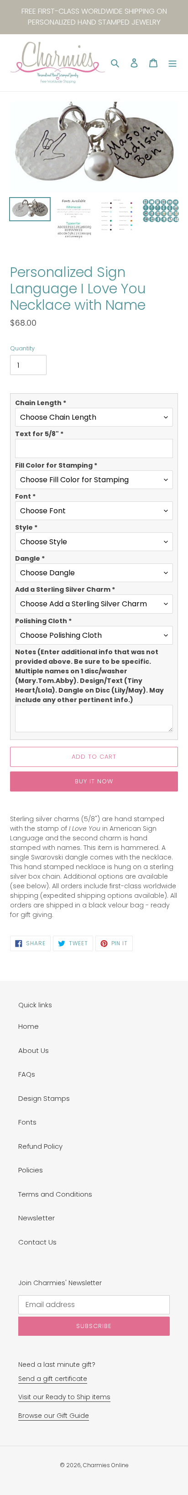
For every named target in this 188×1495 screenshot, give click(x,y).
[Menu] (172, 63)
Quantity (22, 348)
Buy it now (94, 781)
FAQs (26, 1074)
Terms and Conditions (55, 1194)
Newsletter (36, 1218)
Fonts (27, 1122)
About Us (33, 1050)
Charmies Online (106, 1465)
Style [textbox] (26, 527)
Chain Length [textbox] (40, 402)
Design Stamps (44, 1098)
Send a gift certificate (52, 1378)
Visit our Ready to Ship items (64, 1396)
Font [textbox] (25, 496)
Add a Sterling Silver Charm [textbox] (65, 589)
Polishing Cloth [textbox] (43, 620)
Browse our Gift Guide (53, 1415)
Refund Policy (40, 1146)
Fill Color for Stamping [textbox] (56, 465)
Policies (30, 1170)
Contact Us (37, 1242)
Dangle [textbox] (30, 558)
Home (28, 1026)
